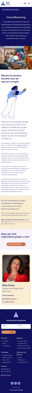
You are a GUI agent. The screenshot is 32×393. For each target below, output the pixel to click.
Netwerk (8, 9)
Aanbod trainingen (7, 357)
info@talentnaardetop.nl (10, 299)
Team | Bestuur (6, 345)
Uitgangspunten (6, 362)
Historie (4, 343)
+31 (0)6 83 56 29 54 (9, 302)
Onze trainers (5, 360)
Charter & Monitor (22, 341)
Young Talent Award (23, 362)
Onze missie (5, 341)
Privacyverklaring (16, 387)
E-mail (19, 325)
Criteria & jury (21, 360)
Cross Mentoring (22, 343)
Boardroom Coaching (23, 345)
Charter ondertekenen (14, 244)
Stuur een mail (7, 375)
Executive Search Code (24, 348)
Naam (4, 325)
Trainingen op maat (7, 355)
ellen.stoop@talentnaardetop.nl (19, 221)
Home (3, 9)
